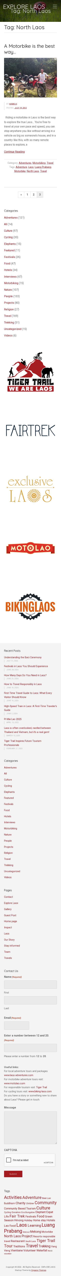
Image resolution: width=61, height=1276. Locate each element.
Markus (13, 104)
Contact (8, 897)
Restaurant (18, 1241)
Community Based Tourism (20, 1208)
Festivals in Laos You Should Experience (26, 666)
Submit (13, 1174)
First (6, 992)
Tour (8, 1245)
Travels (8, 958)
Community (46, 1202)
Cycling (8, 237)
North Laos (33, 171)
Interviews (10, 276)
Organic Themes (38, 1270)
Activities (13, 1197)
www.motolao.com (14, 1083)
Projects (9, 302)
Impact (8, 927)
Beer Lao (46, 1198)
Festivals (9, 257)
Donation (16, 1212)
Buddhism (9, 1203)
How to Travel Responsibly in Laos (23, 684)
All (5, 224)
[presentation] (30, 1160)
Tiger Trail (41, 1087)
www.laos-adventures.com (18, 1075)
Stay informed (12, 945)
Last (6, 1008)
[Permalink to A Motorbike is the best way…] (30, 78)
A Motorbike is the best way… (29, 49)
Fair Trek (17, 1216)
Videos (8, 335)
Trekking (9, 322)
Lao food (10, 1225)
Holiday (28, 1220)
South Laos (30, 1241)
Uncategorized (12, 329)
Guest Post (10, 915)
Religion (9, 309)
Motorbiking (39, 163)
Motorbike (20, 171)
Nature (8, 289)
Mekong (35, 1231)
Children (30, 1203)
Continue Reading (14, 151)
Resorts (37, 1236)
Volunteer (29, 1250)
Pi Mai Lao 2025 (13, 719)
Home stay (39, 1220)
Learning (34, 1225)
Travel (50, 163)
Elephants (10, 244)
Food (7, 263)
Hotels (8, 270)
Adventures (25, 163)
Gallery (8, 909)
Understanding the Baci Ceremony (23, 657)
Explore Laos (11, 903)
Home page (10, 921)
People (8, 296)
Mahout (26, 1232)
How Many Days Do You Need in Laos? (25, 675)
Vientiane (17, 1250)
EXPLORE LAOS (24, 6)
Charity (20, 1203)
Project (27, 1236)
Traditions (19, 1246)
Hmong (19, 1220)
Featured (9, 250)
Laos (31, 167)
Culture (8, 230)
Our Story (9, 939)
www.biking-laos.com (40, 1091)
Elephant (40, 1212)
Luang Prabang (43, 167)
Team (7, 951)
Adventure (21, 167)
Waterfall (41, 1250)
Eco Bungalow (28, 1212)
